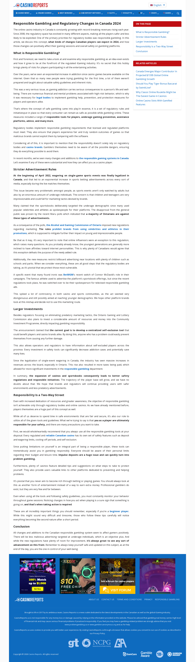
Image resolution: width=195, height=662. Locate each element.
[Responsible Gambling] (158, 654)
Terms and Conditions (129, 599)
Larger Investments (146, 41)
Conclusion (142, 51)
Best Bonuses (66, 13)
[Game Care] (130, 654)
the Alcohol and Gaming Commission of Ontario (73, 225)
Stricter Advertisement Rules (151, 36)
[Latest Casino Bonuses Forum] (117, 576)
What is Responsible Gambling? (152, 32)
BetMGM (68, 274)
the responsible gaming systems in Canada (104, 158)
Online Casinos (44, 13)
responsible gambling (76, 368)
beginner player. (119, 511)
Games (168, 13)
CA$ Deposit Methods (91, 13)
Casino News (23, 13)
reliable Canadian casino (60, 435)
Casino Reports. (36, 654)
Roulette (127, 13)
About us (94, 599)
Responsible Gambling (167, 599)
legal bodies (43, 97)
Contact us (107, 599)
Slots (112, 13)
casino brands (34, 147)
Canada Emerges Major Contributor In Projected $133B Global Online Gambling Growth (156, 75)
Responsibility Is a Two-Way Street (154, 46)
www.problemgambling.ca (76, 624)
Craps (154, 13)
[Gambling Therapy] (173, 654)
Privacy (148, 599)
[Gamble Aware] (144, 654)
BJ (141, 13)
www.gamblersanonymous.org (103, 624)
